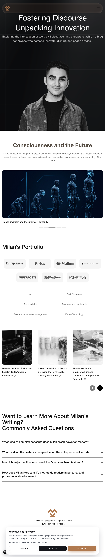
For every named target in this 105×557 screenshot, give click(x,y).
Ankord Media (58, 523)
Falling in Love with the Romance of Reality (24, 222)
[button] (92, 388)
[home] (7, 8)
